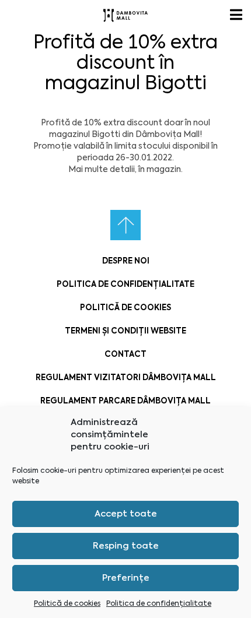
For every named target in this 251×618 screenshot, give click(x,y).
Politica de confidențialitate (158, 603)
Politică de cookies (67, 603)
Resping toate (126, 546)
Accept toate (126, 513)
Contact (125, 354)
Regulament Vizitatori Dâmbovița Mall (126, 377)
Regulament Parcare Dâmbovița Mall (125, 400)
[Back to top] (125, 225)
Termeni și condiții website (125, 330)
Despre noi (125, 260)
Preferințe (125, 578)
